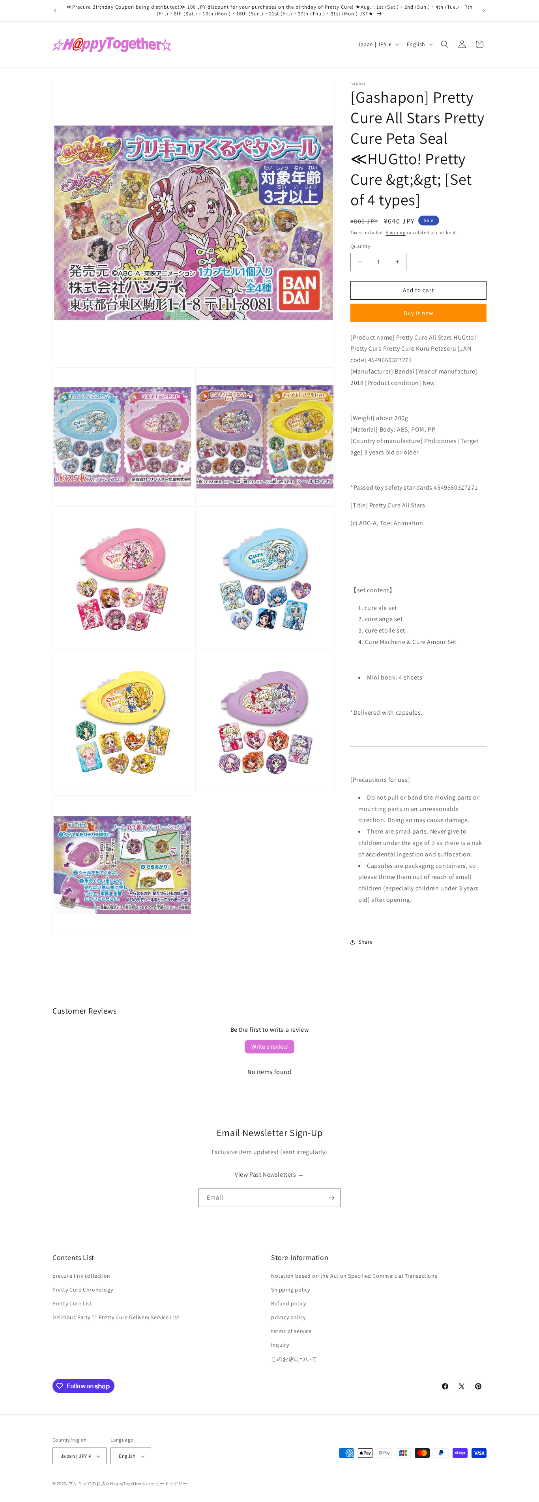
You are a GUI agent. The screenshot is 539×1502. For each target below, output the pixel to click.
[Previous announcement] (55, 10)
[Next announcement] (483, 10)
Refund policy (288, 1303)
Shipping (396, 232)
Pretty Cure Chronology (82, 1289)
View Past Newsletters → (269, 1175)
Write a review (269, 1046)
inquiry (280, 1345)
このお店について (294, 1359)
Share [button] (365, 941)
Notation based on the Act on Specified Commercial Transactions (354, 1275)
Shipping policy (290, 1289)
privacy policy (288, 1317)
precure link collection (81, 1275)
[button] (444, 44)
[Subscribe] (331, 1197)
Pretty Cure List (72, 1303)
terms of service (291, 1331)
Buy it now (419, 313)
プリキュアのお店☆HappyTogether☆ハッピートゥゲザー (128, 1484)
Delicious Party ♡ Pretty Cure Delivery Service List (116, 1317)
